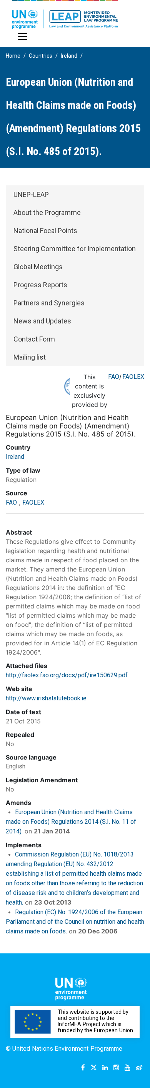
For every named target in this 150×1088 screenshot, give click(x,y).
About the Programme (47, 212)
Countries (40, 56)
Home (13, 56)
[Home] (65, 14)
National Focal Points (45, 231)
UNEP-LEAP (31, 194)
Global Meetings (38, 267)
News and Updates (42, 321)
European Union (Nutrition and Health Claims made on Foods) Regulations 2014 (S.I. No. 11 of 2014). (71, 821)
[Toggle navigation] (22, 36)
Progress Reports (40, 285)
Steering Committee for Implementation (74, 249)
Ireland (69, 56)
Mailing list (29, 357)
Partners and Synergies (49, 303)
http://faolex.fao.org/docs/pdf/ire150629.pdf (67, 675)
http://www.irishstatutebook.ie (46, 698)
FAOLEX (133, 376)
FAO (113, 376)
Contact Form (34, 339)
